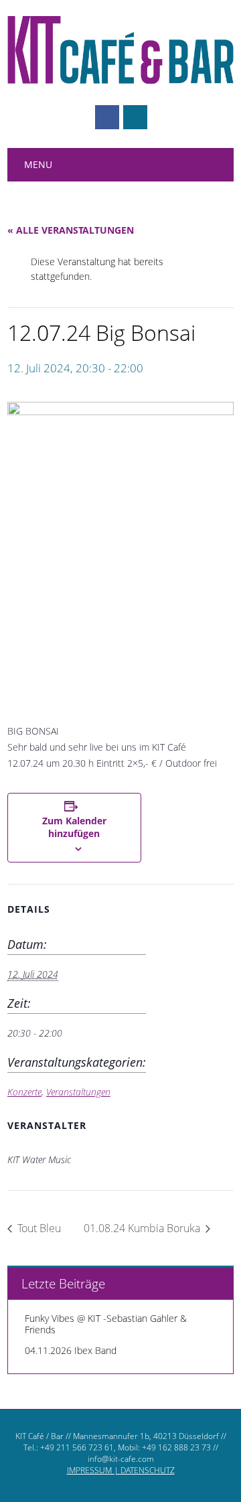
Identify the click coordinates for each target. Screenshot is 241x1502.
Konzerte (24, 1091)
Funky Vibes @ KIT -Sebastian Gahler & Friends (106, 1324)
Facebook (107, 117)
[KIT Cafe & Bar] (120, 80)
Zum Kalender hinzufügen (74, 827)
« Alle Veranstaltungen (70, 230)
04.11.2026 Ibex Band (70, 1350)
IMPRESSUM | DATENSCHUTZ (121, 1470)
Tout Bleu (38, 1228)
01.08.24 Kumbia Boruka (143, 1228)
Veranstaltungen (78, 1091)
